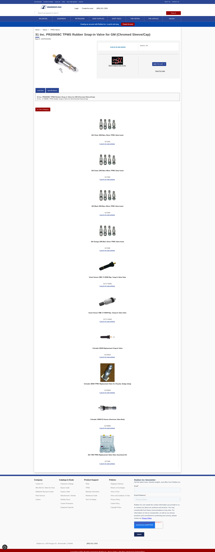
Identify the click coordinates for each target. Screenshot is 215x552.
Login (76, 8)
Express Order (48, 1)
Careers (38, 499)
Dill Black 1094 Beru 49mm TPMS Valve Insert (107, 206)
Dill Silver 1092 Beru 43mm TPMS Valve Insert (107, 135)
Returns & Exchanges (118, 488)
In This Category (43, 109)
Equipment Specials (67, 507)
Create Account (87, 8)
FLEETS (81, 1)
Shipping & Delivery (117, 484)
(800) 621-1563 (102, 8)
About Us (167, 1)
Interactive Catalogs (67, 484)
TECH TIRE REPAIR (72, 1)
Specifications (52, 90)
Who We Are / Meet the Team (45, 488)
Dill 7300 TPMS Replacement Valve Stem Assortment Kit (107, 455)
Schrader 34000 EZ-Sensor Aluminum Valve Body (107, 419)
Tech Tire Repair (91, 499)
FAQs (87, 484)
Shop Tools (116, 19)
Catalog (57, 1)
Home (37, 30)
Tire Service (153, 19)
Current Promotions (67, 503)
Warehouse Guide (91, 495)
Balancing (43, 19)
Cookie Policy (115, 503)
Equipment (61, 19)
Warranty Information (92, 492)
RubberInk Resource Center (45, 492)
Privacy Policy (115, 499)
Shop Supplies (98, 19)
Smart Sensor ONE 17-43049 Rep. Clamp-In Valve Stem (107, 313)
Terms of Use (115, 492)
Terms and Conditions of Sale (120, 495)
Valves (172, 19)
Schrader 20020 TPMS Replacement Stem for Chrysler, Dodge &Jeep (107, 384)
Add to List (158, 64)
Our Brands (38, 1)
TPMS (63, 1)
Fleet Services (40, 495)
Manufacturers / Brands (68, 495)
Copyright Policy (116, 507)
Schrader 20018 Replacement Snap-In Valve (107, 348)
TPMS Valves (55, 30)
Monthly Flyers (65, 499)
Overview (40, 90)
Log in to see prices (118, 47)
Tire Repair (135, 19)
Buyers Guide (65, 488)
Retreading (80, 19)
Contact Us (175, 1)
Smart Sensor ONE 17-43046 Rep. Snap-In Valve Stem (107, 277)
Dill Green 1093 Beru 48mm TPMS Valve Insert (107, 170)
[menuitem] (43, 19)
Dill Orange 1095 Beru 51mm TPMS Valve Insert (107, 242)
